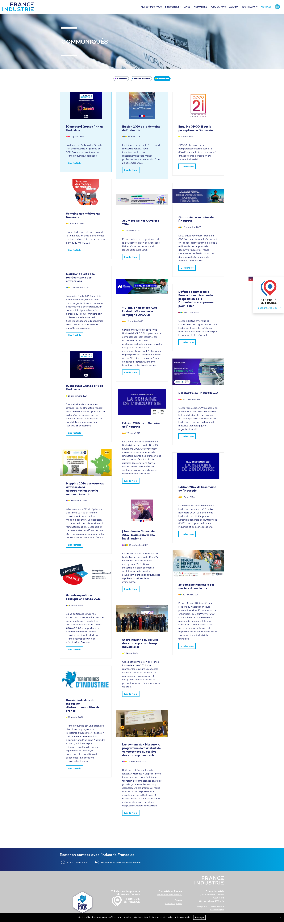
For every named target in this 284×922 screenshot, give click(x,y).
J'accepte (199, 917)
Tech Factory (250, 6)
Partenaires (163, 78)
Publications (218, 6)
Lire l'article (74, 162)
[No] (280, 917)
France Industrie (142, 78)
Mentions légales (217, 909)
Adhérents (122, 78)
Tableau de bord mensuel (169, 894)
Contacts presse (173, 903)
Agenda (233, 6)
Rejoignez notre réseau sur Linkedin (121, 862)
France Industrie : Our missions (277, 6)
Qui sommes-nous (151, 6)
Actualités (200, 6)
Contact (266, 6)
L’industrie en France (177, 6)
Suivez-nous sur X (77, 862)
